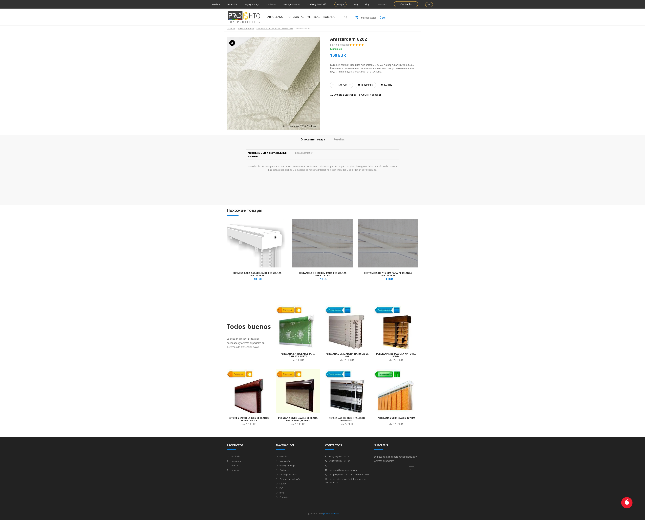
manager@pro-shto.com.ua (343, 470)
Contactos (382, 4)
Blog (367, 4)
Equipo (340, 4)
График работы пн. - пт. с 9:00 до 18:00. (349, 474)
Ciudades (271, 4)
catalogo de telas (291, 4)
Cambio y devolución (317, 4)
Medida (216, 4)
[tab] (312, 139)
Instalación (232, 4)
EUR (373, 17)
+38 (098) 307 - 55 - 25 (339, 460)
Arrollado (235, 456)
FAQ (356, 4)
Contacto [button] (406, 4)
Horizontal (235, 460)
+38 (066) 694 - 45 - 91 (339, 456)
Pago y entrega (252, 4)
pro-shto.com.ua (331, 513)
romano (234, 470)
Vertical (234, 465)
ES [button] (429, 4)
